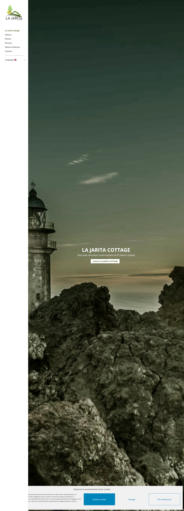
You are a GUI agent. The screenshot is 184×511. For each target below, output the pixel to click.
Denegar (132, 499)
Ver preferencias (164, 499)
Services (8, 43)
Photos (8, 39)
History (8, 35)
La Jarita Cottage (12, 31)
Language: (9, 60)
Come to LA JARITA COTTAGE (105, 261)
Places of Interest (12, 47)
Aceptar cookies (99, 499)
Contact (8, 51)
